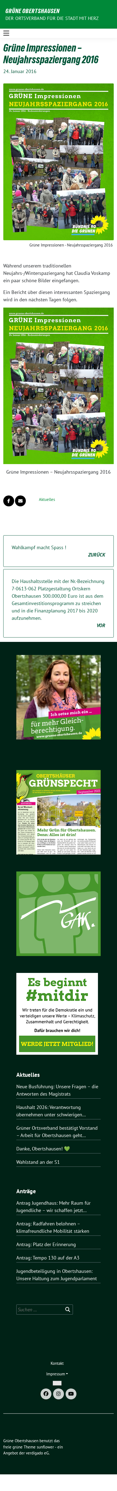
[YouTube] (71, 1393)
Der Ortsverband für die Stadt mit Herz (52, 18)
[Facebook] (46, 1393)
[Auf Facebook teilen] (8, 500)
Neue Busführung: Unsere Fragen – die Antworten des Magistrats (57, 1090)
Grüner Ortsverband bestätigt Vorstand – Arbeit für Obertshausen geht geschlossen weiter (57, 1132)
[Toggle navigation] (6, 33)
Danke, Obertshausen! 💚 (43, 1149)
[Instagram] (58, 1393)
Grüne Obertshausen (32, 10)
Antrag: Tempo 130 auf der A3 (47, 1258)
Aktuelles (47, 499)
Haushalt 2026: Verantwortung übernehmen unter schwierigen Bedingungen (49, 1111)
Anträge (26, 1191)
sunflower (45, 1447)
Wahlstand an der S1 (38, 1162)
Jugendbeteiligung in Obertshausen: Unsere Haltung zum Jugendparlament (56, 1275)
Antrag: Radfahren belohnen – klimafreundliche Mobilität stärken (52, 1227)
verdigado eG (37, 1453)
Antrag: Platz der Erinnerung (46, 1244)
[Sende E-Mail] (20, 500)
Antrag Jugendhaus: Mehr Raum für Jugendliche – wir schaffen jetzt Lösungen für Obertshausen (53, 1207)
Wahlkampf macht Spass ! (58, 551)
